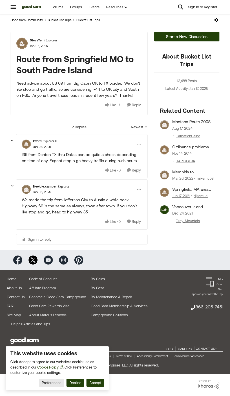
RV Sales (98, 279)
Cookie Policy (48, 367)
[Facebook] (17, 259)
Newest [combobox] (139, 127)
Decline (75, 383)
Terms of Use (124, 356)
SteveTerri (37, 40)
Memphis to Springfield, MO (186, 172)
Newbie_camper (45, 186)
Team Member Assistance (188, 356)
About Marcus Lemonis (47, 315)
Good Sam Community (27, 20)
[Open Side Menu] (13, 7)
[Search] (180, 7)
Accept (95, 383)
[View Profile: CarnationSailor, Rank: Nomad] (164, 124)
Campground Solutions (109, 315)
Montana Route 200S (191, 121)
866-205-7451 (209, 306)
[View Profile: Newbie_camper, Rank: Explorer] (26, 189)
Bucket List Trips (59, 20)
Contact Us (16, 297)
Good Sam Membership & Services (119, 306)
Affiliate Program (42, 288)
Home (11, 279)
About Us (14, 288)
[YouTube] (48, 259)
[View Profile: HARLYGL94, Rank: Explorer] (164, 149)
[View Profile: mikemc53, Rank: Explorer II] (164, 174)
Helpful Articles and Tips (30, 324)
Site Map (14, 315)
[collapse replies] (12, 140)
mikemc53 (205, 178)
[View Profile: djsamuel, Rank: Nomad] (164, 192)
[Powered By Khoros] (208, 385)
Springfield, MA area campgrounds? (190, 189)
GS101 (37, 141)
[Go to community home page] (31, 7)
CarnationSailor (188, 136)
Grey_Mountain (188, 221)
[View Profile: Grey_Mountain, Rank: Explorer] (164, 209)
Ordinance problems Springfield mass (190, 147)
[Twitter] (33, 259)
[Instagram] (63, 259)
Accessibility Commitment (152, 356)
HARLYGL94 (185, 161)
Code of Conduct (43, 279)
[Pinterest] (78, 259)
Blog (169, 349)
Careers (185, 349)
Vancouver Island (187, 206)
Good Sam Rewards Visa (49, 306)
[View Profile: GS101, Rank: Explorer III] (26, 144)
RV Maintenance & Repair (111, 297)
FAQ (10, 306)
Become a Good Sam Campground (57, 297)
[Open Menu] (216, 20)
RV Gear (97, 288)
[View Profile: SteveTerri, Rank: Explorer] (22, 43)
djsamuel (201, 196)
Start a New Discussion (187, 36)
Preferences (51, 383)
